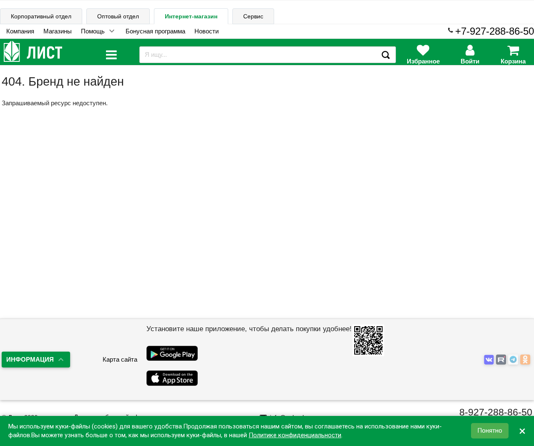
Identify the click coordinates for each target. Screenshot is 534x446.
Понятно (489, 431)
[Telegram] (514, 359)
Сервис (253, 16)
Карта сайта (120, 359)
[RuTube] (502, 359)
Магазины (57, 31)
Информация (30, 359)
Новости (206, 31)
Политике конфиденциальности (295, 435)
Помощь (93, 31)
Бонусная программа (155, 31)
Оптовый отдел (118, 16)
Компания (20, 31)
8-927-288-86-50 (495, 412)
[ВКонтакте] (490, 359)
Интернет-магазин (191, 16)
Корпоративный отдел (41, 16)
